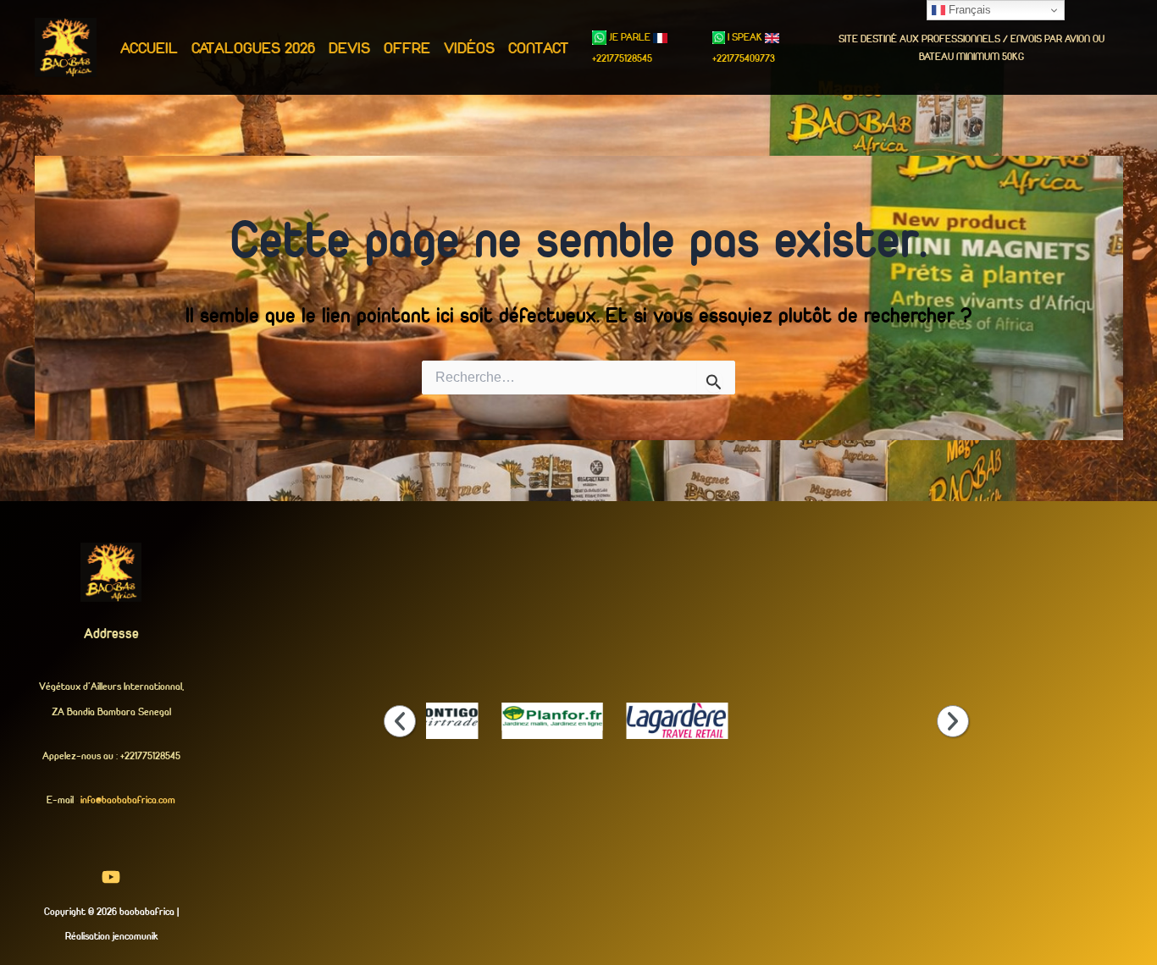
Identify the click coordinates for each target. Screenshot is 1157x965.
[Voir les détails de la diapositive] (427, 717)
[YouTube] (111, 877)
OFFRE (407, 47)
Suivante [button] (953, 721)
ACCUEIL (149, 47)
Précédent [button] (400, 721)
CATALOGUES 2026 (253, 47)
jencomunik (135, 935)
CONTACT (538, 47)
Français (968, 9)
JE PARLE (629, 36)
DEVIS (349, 47)
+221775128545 (622, 58)
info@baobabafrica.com (127, 799)
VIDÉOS (469, 47)
